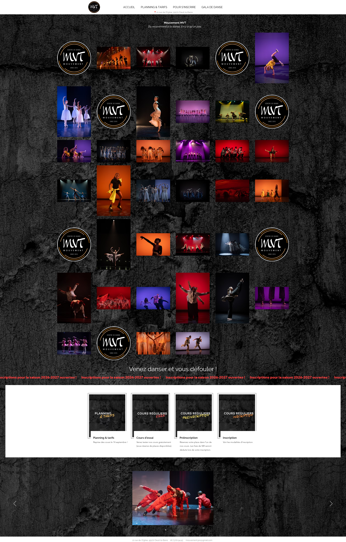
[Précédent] (15, 504)
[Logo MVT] (177, 529)
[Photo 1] (170, 529)
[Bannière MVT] (168, 529)
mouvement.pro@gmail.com (199, 540)
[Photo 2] (175, 529)
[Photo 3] (180, 529)
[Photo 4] (165, 529)
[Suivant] (331, 504)
